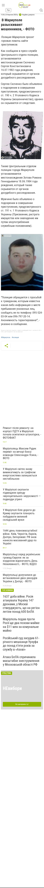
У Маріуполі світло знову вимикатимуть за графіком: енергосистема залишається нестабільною (20, 473)
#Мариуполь (5, 337)
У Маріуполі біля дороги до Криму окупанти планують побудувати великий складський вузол (19, 514)
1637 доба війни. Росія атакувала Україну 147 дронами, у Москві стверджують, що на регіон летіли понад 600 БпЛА (21, 604)
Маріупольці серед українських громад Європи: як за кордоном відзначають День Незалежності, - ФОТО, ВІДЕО (21, 559)
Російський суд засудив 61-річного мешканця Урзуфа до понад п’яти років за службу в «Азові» (21, 643)
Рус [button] (8, 10)
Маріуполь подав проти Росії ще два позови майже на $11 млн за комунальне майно (21, 624)
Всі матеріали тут (22, 704)
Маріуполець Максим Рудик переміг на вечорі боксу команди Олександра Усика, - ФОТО (20, 453)
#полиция (15, 337)
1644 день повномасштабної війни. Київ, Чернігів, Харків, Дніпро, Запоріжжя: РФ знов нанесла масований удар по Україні (20, 537)
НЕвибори (12, 688)
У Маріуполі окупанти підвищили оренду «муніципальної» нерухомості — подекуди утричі (22, 494)
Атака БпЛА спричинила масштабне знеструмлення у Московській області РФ (21, 660)
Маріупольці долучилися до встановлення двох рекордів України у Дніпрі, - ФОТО (20, 578)
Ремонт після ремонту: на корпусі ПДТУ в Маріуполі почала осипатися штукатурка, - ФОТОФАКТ (22, 432)
